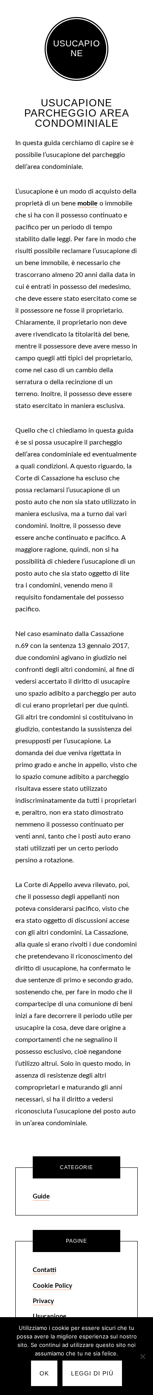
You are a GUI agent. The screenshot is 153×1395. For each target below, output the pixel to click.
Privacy (43, 1301)
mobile (87, 203)
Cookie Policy (52, 1286)
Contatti (44, 1270)
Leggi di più (92, 1373)
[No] (142, 1356)
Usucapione (76, 48)
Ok (44, 1373)
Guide (41, 1196)
